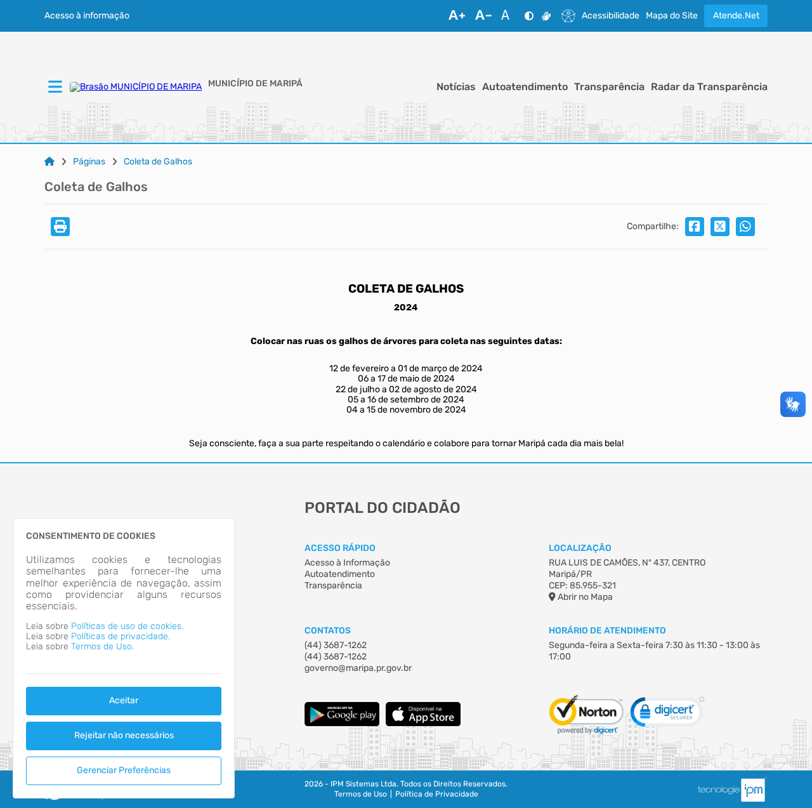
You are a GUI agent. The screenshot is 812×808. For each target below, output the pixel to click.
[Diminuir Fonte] (483, 16)
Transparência (609, 87)
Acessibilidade (610, 16)
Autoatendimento (525, 87)
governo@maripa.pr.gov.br (358, 668)
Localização (580, 548)
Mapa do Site (672, 16)
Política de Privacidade (436, 794)
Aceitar (123, 700)
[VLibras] (546, 16)
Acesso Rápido (340, 548)
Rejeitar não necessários (124, 735)
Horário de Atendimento (607, 630)
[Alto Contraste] (529, 16)
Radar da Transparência (709, 87)
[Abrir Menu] (53, 87)
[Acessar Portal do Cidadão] (136, 87)
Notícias (456, 87)
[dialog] (124, 658)
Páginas (89, 162)
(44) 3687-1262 (335, 645)
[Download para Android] (341, 723)
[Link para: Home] (49, 162)
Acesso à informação (86, 16)
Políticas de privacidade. (120, 636)
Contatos (327, 630)
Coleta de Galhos (158, 162)
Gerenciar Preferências (124, 770)
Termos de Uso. (102, 646)
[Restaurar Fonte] (509, 16)
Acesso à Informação (347, 562)
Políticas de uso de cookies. (127, 626)
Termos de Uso (360, 794)
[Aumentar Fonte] (456, 16)
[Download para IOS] (423, 723)
